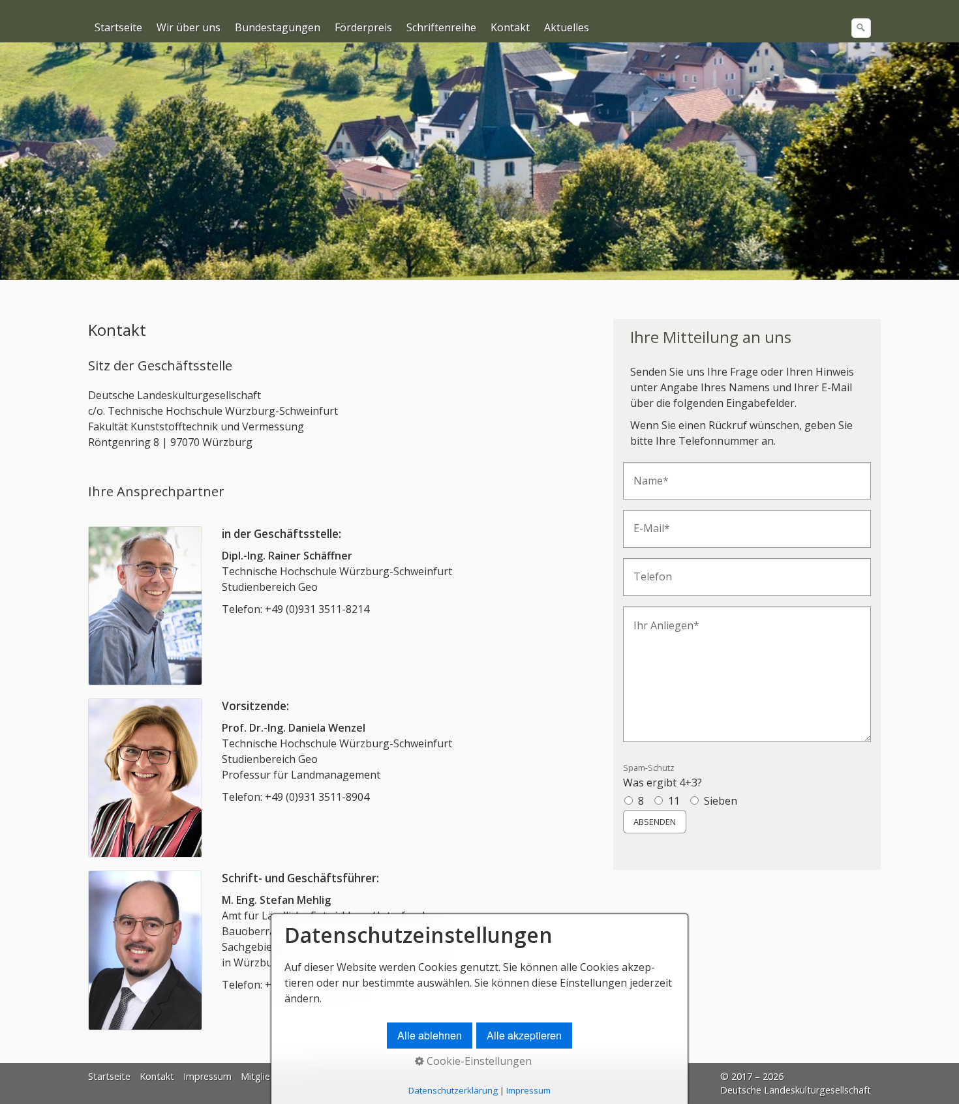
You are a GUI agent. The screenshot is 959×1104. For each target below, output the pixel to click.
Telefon (648, 569)
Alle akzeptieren (524, 1035)
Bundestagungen (277, 27)
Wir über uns (189, 27)
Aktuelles (566, 27)
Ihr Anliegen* (658, 618)
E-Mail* (646, 521)
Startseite (118, 27)
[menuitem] (119, 27)
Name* (646, 474)
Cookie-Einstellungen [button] (478, 1061)
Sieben (720, 801)
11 (674, 801)
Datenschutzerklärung (453, 1090)
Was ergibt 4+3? (662, 776)
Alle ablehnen (429, 1035)
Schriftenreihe (441, 27)
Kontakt (510, 27)
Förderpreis (363, 27)
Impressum (207, 1076)
